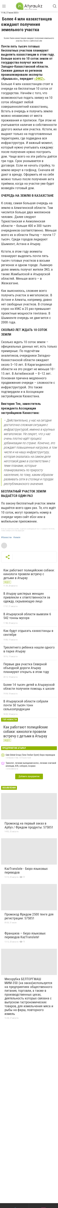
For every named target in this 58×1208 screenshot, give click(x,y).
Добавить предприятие (29, 776)
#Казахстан (6, 537)
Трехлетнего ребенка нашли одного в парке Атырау (29, 649)
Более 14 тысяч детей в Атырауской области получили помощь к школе (29, 687)
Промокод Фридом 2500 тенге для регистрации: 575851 (29, 916)
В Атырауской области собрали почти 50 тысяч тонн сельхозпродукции (25, 705)
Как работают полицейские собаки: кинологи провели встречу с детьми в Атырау (28, 574)
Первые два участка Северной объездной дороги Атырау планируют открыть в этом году (26, 668)
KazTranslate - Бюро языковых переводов (26, 871)
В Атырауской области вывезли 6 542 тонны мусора (27, 616)
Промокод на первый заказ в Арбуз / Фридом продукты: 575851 (29, 825)
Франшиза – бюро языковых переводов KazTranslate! (25, 935)
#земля (16, 537)
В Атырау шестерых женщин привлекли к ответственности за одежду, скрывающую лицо (26, 597)
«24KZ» (39, 79)
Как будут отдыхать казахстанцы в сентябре (28, 633)
